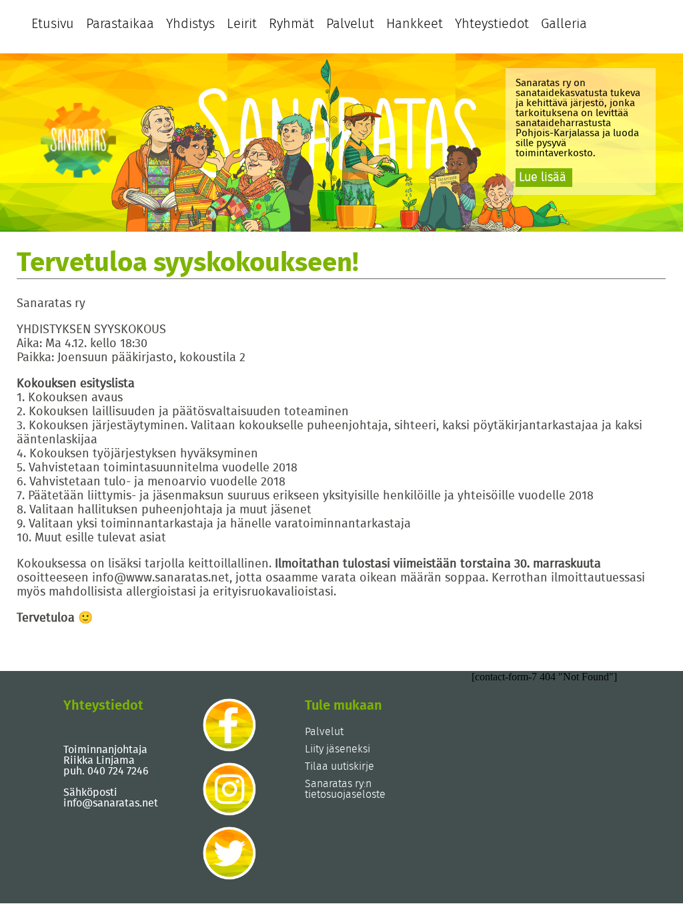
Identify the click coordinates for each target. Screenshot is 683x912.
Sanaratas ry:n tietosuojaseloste (345, 789)
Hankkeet (414, 24)
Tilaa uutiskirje (339, 766)
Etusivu (52, 24)
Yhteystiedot (492, 24)
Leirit (242, 24)
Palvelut (350, 24)
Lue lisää (542, 178)
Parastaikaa (120, 24)
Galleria (564, 24)
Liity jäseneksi (337, 749)
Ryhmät (291, 24)
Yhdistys (190, 24)
